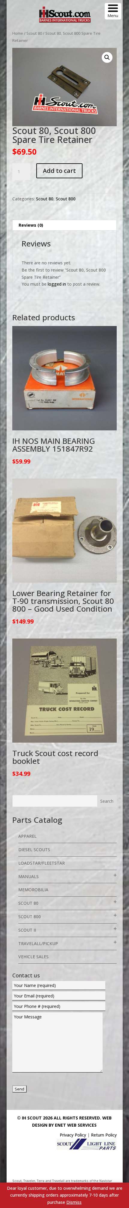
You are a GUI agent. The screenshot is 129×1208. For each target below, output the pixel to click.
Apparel (27, 836)
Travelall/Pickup (38, 943)
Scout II (27, 930)
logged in (57, 284)
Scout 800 (66, 199)
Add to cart (59, 171)
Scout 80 (34, 33)
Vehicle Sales (33, 956)
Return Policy (104, 1135)
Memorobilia (33, 889)
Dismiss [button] (74, 1202)
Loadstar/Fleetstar (41, 863)
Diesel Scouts (34, 849)
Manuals (28, 876)
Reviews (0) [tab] (31, 225)
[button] (107, 57)
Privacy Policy (73, 1135)
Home (17, 33)
